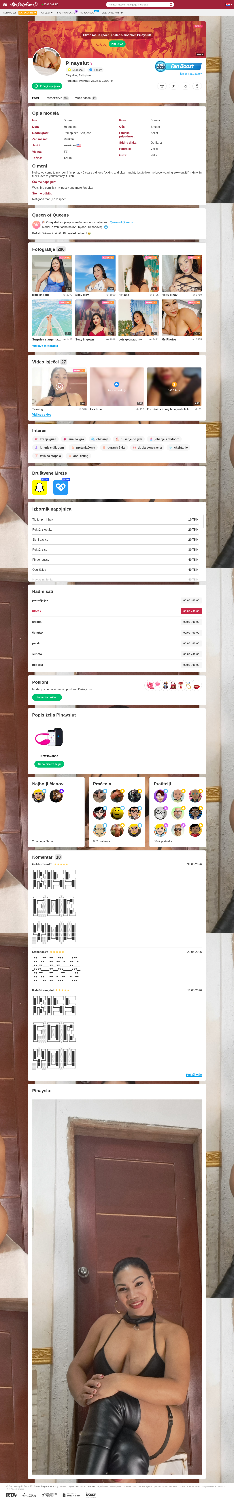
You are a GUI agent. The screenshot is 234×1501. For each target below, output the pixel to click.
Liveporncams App (113, 12)
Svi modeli (9, 12)
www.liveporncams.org (46, 1486)
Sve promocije (66, 12)
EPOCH (78, 1486)
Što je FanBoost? (191, 73)
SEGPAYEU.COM (91, 1486)
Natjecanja (87, 12)
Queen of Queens (121, 222)
